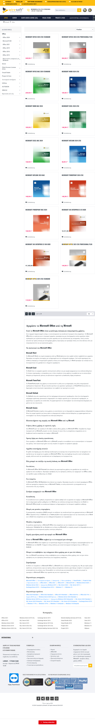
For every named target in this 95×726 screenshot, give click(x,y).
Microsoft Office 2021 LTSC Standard (38, 279)
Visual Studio (6, 72)
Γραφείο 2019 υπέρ (31, 597)
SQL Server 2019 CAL (26, 628)
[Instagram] (56, 698)
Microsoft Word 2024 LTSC (70, 72)
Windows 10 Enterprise (72, 603)
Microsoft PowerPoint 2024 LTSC (72, 175)
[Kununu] (52, 698)
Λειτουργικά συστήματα (9, 79)
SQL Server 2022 (63, 585)
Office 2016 (6, 51)
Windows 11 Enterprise (57, 603)
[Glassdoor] (47, 698)
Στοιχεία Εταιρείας (56, 660)
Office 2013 (6, 55)
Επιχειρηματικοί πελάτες (33, 649)
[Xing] (43, 698)
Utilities (4, 83)
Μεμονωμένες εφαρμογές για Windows (11, 59)
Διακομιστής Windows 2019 (48, 585)
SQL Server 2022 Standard (83, 599)
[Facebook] (38, 698)
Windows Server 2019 (7, 625)
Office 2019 (6, 48)
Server (4, 64)
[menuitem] (75, 2)
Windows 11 (59, 587)
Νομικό (53, 649)
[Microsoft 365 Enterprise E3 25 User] (78, 223)
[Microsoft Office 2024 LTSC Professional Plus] (78, 50)
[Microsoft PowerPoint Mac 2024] (41, 223)
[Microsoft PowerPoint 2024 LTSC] (78, 188)
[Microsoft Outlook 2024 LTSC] (78, 154)
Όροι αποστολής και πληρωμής (35, 658)
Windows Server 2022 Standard (67, 597)
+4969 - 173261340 (11, 661)
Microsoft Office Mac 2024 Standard (38, 72)
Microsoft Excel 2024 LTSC (70, 106)
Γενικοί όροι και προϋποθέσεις (35, 665)
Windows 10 (68, 587)
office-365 (53, 652)
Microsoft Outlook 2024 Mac (35, 175)
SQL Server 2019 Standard (51, 601)
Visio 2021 (87, 618)
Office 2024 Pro (73, 594)
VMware (86, 628)
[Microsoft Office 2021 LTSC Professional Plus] (78, 258)
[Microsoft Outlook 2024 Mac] (41, 188)
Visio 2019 (87, 620)
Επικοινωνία (30, 656)
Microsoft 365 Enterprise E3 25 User (74, 210)
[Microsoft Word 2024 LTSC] (78, 85)
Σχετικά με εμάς (55, 656)
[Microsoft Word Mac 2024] (41, 119)
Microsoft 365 (7, 41)
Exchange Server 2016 (47, 587)
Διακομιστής (55, 580)
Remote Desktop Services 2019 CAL (71, 618)
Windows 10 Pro (43, 603)
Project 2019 (64, 628)
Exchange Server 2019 (32, 587)
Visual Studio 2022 (66, 620)
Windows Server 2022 (32, 585)
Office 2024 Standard (32, 594)
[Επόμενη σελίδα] (29, 313)
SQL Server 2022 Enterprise (34, 601)
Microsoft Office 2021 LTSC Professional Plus (77, 244)
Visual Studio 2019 (66, 623)
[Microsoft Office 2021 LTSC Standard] (41, 292)
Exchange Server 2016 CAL (45, 625)
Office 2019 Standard (61, 594)
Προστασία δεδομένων (57, 658)
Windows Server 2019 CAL (27, 618)
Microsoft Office (30, 580)
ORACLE (4, 90)
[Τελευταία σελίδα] (33, 313)
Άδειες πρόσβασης (66, 580)
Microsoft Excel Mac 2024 (34, 141)
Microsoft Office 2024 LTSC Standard (38, 37)
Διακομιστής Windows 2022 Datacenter (62, 599)
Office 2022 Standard (47, 594)
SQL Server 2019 (75, 585)
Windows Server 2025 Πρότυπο (47, 597)
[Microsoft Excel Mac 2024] (41, 154)
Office (4, 34)
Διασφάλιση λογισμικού (33, 654)
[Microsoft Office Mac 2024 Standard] (41, 85)
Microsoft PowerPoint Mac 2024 (36, 210)
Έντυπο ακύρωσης (32, 663)
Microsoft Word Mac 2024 (34, 106)
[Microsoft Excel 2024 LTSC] (78, 119)
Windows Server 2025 (83, 582)
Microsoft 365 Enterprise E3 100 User (38, 244)
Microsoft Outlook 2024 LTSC (71, 141)
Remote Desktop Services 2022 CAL (48, 628)
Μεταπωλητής (31, 652)
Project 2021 (64, 625)
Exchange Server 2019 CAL (45, 623)
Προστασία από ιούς (8, 94)
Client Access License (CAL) (9, 68)
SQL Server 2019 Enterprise (69, 601)
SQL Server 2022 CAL (26, 625)
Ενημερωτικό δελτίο (56, 654)
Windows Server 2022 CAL (9, 628)
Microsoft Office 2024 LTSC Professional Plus (77, 37)
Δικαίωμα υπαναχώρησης (33, 660)
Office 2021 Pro (84, 594)
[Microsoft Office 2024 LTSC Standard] (41, 50)
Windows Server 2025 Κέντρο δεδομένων (37, 599)
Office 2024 (6, 37)
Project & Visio (6, 76)
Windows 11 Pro (32, 603)
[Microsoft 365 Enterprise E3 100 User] (41, 258)
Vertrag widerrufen (48, 722)
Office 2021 (6, 44)
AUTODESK (5, 87)
